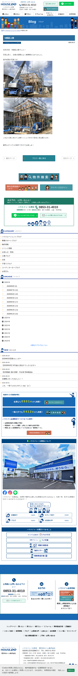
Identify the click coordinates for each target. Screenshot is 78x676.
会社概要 (53, 631)
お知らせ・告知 (7, 252)
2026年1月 (11, 314)
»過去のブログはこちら (39, 345)
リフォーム (39, 14)
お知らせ (44, 631)
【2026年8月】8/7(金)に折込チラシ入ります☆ (19, 365)
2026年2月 (11, 310)
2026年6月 (11, 294)
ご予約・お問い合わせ (47, 635)
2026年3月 (11, 306)
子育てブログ (7, 264)
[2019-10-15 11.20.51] (28, 79)
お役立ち (5, 271)
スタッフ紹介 (8, 631)
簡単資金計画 (58, 626)
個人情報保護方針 (31, 635)
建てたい (28, 14)
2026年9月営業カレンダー (11, 358)
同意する (71, 670)
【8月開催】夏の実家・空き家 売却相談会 (17, 372)
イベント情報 (7, 248)
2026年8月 (11, 286)
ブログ (26, 631)
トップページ (11, 626)
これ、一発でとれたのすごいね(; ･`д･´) (16, 386)
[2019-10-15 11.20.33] (28, 116)
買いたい (5, 14)
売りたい (17, 14)
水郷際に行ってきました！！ (12, 379)
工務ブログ (6, 256)
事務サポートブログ (9, 240)
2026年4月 (11, 302)
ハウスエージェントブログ (12, 237)
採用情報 (72, 14)
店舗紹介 (61, 14)
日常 (3, 260)
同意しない (61, 670)
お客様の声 (35, 631)
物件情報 (5, 244)
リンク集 (61, 631)
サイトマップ (71, 631)
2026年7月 (11, 290)
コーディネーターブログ (11, 267)
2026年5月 (11, 298)
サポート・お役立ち (50, 14)
